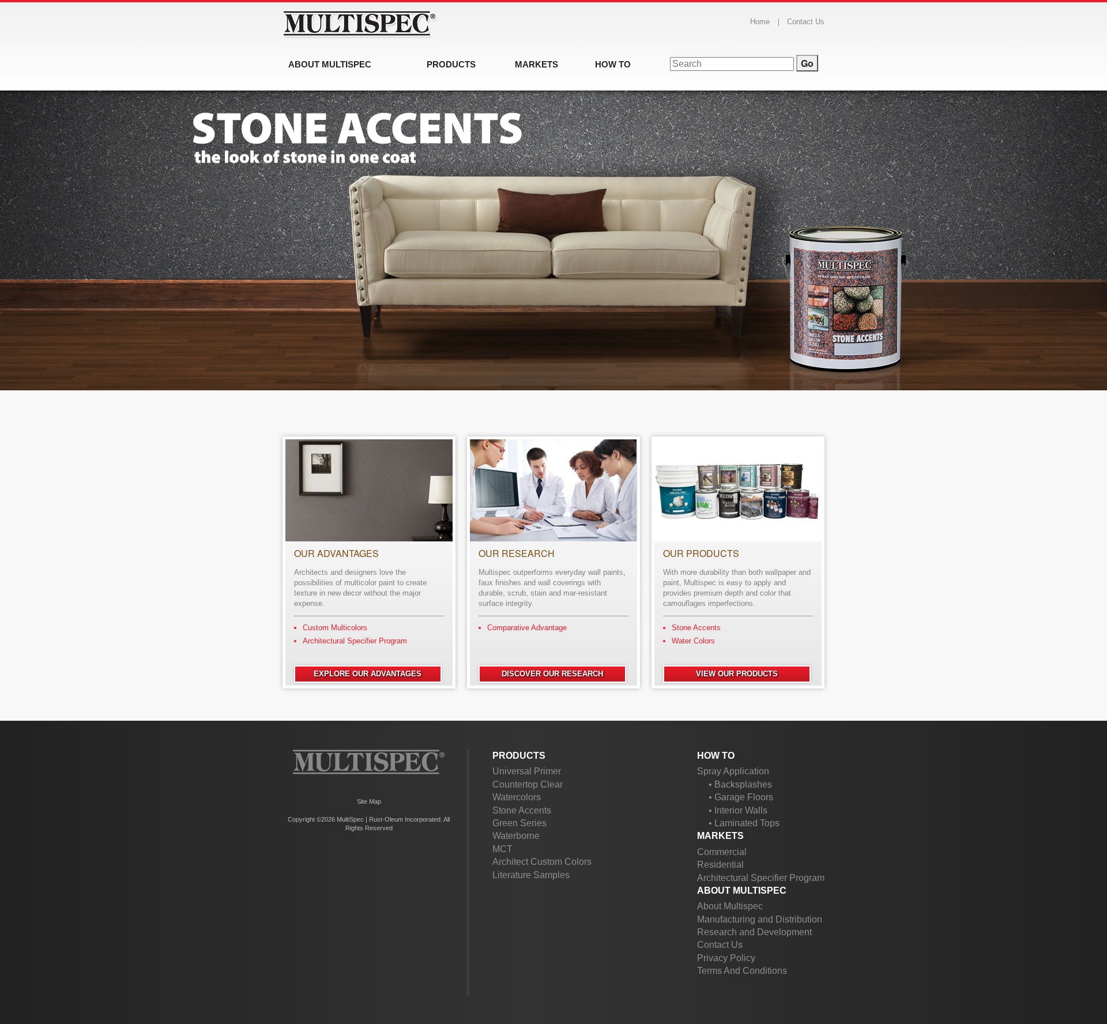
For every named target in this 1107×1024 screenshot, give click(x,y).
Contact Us (805, 21)
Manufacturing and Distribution (759, 919)
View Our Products (737, 673)
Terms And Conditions (742, 971)
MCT (502, 849)
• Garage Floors (741, 797)
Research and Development (754, 932)
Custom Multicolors (335, 627)
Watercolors (516, 797)
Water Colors (693, 641)
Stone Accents (696, 627)
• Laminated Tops (744, 823)
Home (760, 21)
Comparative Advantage (527, 627)
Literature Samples (531, 875)
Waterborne (516, 836)
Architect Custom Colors (542, 862)
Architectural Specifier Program (355, 641)
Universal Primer (526, 771)
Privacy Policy (726, 958)
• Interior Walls (738, 810)
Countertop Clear (527, 784)
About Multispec (741, 890)
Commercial (722, 852)
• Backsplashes (740, 784)
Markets (720, 836)
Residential (720, 864)
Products (518, 756)
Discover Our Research (552, 673)
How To (716, 756)
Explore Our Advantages (367, 673)
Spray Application (733, 771)
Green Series (519, 823)
